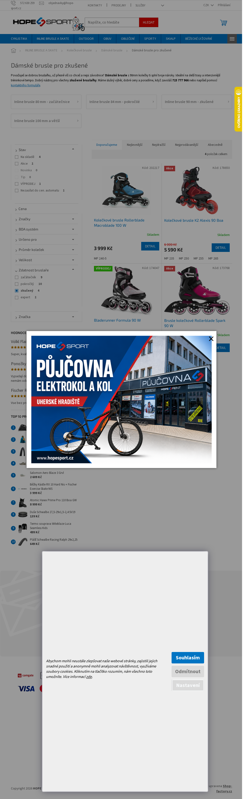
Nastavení (188, 685)
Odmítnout (188, 671)
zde (89, 676)
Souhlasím (188, 658)
